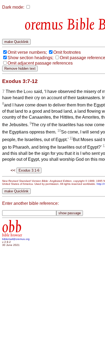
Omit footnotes (67, 52)
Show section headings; (30, 57)
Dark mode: (13, 7)
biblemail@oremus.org (16, 239)
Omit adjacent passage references (40, 63)
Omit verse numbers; (27, 52)
